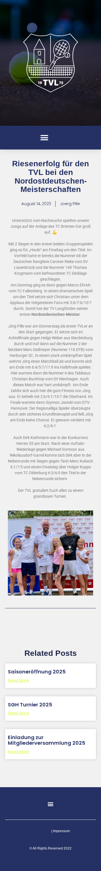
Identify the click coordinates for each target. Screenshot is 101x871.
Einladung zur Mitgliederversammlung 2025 (46, 740)
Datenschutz (40, 831)
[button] (44, 137)
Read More (18, 680)
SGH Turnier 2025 (30, 704)
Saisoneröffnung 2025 (37, 671)
